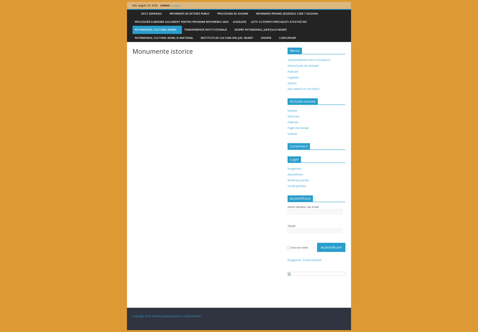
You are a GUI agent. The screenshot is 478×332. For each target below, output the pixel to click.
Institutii (292, 110)
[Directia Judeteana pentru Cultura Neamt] (136, 13)
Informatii (293, 116)
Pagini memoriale (298, 128)
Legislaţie (239, 22)
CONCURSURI (287, 38)
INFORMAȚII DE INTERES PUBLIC (190, 13)
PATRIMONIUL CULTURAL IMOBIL (155, 29)
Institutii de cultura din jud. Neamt (227, 38)
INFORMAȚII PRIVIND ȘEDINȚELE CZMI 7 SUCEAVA (287, 13)
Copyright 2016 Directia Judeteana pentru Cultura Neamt (167, 316)
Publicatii (293, 71)
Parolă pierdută (297, 186)
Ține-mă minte (299, 247)
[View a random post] (341, 14)
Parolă (291, 226)
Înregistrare (294, 168)
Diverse (266, 38)
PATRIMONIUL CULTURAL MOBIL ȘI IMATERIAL (164, 38)
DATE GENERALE (151, 13)
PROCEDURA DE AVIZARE (232, 13)
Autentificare (295, 174)
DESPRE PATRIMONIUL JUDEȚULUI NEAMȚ (261, 29)
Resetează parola (298, 180)
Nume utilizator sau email (303, 207)
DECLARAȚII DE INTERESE (303, 89)
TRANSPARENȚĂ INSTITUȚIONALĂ (205, 29)
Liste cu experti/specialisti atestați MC (279, 22)
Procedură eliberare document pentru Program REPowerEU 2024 (181, 22)
